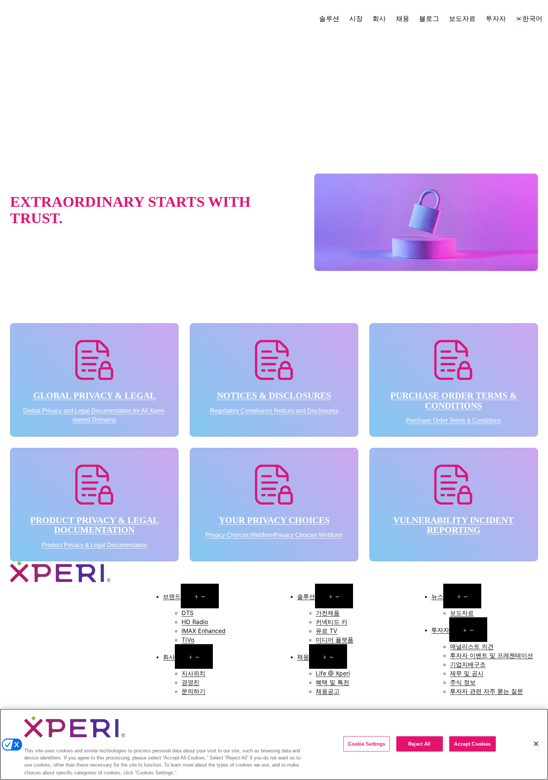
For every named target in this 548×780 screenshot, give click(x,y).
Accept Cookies (472, 743)
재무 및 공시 (467, 673)
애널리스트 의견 (472, 646)
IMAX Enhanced (204, 630)
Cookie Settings (366, 743)
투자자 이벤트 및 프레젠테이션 (491, 655)
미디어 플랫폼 (334, 639)
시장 (356, 18)
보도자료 (462, 18)
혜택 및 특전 (332, 682)
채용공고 (328, 691)
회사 (379, 18)
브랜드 (172, 596)
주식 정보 (463, 682)
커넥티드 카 (331, 621)
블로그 (429, 18)
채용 (402, 18)
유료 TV (326, 630)
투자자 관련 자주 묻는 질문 (486, 691)
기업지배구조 (468, 664)
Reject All (419, 743)
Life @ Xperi (333, 673)
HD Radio (195, 621)
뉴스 (437, 596)
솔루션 (329, 18)
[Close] (536, 744)
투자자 (496, 18)
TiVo (188, 639)
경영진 (190, 682)
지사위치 (193, 673)
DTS (187, 613)
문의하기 (193, 691)
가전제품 (328, 613)
